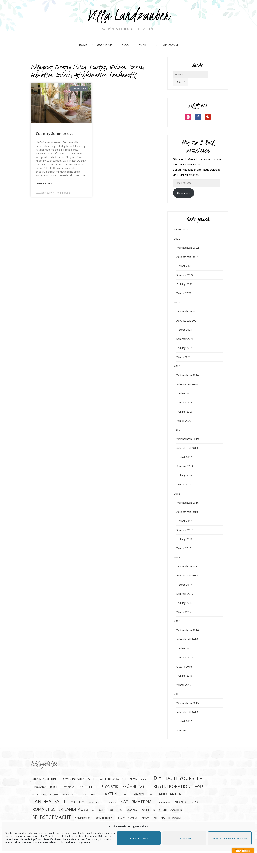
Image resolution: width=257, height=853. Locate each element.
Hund (94, 794)
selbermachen (170, 810)
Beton (133, 779)
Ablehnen (184, 838)
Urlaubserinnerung (127, 818)
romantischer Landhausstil (63, 809)
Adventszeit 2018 (187, 511)
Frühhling (133, 786)
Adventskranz (73, 779)
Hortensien (67, 794)
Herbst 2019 (184, 457)
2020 (177, 366)
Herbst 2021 (184, 329)
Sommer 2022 (185, 275)
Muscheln (111, 802)
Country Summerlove (55, 133)
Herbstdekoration (169, 786)
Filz (81, 787)
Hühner (125, 794)
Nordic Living (187, 802)
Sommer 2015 (185, 730)
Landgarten (169, 794)
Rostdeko (116, 809)
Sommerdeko (83, 818)
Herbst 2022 (184, 266)
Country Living (70, 67)
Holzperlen (39, 794)
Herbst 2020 (184, 393)
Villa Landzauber (129, 16)
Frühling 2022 (184, 284)
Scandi (132, 809)
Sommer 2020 (185, 402)
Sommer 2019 (185, 466)
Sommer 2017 (185, 593)
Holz (199, 786)
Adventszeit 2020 (187, 384)
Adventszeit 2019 (187, 448)
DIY (157, 778)
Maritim (77, 802)
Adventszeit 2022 (187, 256)
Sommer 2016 (185, 657)
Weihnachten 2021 (187, 311)
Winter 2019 (183, 484)
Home (83, 45)
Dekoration (41, 75)
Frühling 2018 (184, 539)
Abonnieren (183, 193)
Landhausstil (123, 75)
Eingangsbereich (45, 787)
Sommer (136, 67)
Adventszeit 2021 (187, 320)
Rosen (101, 809)
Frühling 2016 (184, 675)
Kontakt (145, 45)
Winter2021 (183, 357)
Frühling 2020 (184, 411)
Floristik (110, 786)
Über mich (104, 45)
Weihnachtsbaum (167, 818)
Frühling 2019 (184, 475)
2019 (177, 429)
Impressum (170, 45)
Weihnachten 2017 (187, 566)
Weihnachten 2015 (187, 703)
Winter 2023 (181, 229)
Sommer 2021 (185, 338)
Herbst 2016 (184, 648)
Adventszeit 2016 (187, 639)
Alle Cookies (139, 838)
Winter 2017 (183, 612)
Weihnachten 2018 (187, 502)
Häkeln (109, 794)
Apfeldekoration (90, 75)
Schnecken (148, 810)
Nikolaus (164, 802)
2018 (177, 493)
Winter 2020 (183, 420)
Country (98, 67)
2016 (177, 621)
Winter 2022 (183, 293)
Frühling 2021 (184, 348)
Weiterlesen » (44, 183)
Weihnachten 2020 (187, 375)
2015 (177, 694)
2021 (177, 302)
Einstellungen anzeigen (230, 838)
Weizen (117, 67)
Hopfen (54, 794)
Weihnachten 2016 (187, 630)
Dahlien (145, 779)
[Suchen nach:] (190, 76)
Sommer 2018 (185, 530)
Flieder (92, 787)
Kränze (139, 794)
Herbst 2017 (184, 584)
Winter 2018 (183, 548)
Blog (125, 45)
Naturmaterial (137, 801)
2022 (177, 238)
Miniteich (95, 802)
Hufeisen (82, 794)
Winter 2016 (183, 684)
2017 (177, 557)
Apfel (92, 779)
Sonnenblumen (104, 818)
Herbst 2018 (184, 521)
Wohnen (63, 75)
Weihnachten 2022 (187, 247)
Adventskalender (45, 779)
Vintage (145, 818)
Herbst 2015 (184, 721)
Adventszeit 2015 (187, 712)
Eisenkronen (68, 787)
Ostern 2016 (184, 666)
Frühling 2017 (184, 603)
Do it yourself (184, 778)
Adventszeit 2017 (187, 575)
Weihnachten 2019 (187, 439)
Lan (150, 794)
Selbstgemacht (51, 817)
